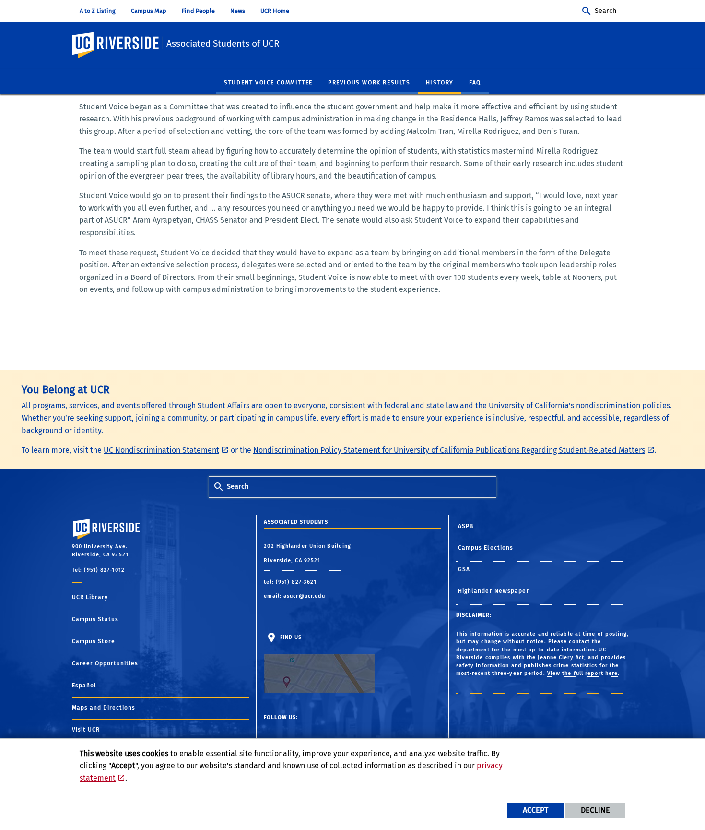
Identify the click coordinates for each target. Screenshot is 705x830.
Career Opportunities (105, 663)
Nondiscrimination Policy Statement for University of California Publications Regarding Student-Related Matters (449, 450)
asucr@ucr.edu (304, 596)
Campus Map (148, 10)
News (237, 10)
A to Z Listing (98, 10)
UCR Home (274, 10)
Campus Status (95, 619)
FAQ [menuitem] (475, 82)
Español (84, 685)
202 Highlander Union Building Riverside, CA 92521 (307, 553)
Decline (595, 810)
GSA (464, 569)
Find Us (290, 637)
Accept (535, 810)
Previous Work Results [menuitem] (369, 82)
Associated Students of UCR (223, 43)
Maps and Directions (103, 707)
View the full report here (582, 673)
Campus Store (93, 641)
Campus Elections (486, 547)
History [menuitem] (440, 82)
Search (605, 11)
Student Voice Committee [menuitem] (268, 82)
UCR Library (90, 597)
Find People (198, 10)
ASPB (465, 526)
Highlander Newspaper (493, 591)
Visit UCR (86, 729)
